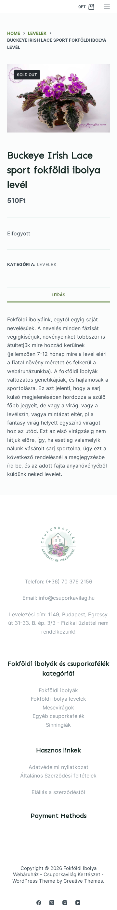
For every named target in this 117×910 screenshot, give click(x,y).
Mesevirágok (58, 707)
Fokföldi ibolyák (58, 690)
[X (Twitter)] (51, 902)
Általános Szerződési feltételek (58, 775)
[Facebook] (38, 902)
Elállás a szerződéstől (58, 792)
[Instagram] (64, 902)
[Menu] (107, 7)
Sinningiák (58, 724)
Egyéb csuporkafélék (58, 716)
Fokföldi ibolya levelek (58, 698)
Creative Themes (83, 881)
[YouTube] (77, 902)
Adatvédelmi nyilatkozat (58, 767)
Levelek (47, 264)
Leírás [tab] (58, 294)
